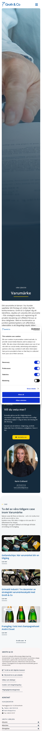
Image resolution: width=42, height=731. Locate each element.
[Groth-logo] (11, 3)
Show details (31, 388)
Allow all (21, 394)
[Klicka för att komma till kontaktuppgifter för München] (21, 726)
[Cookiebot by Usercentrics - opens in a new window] (31, 329)
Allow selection (21, 400)
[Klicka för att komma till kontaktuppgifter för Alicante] (21, 722)
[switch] (37, 368)
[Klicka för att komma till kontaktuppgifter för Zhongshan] (21, 729)
